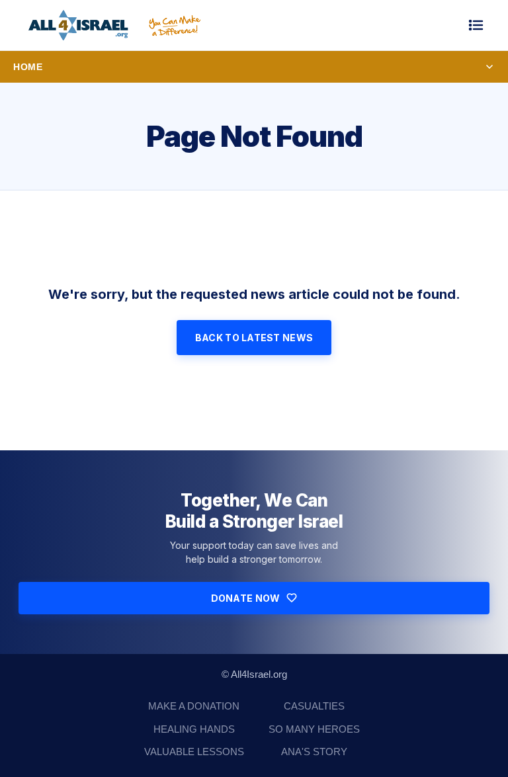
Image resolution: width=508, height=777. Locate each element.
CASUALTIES (314, 706)
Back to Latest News (254, 337)
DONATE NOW (245, 598)
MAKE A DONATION (193, 706)
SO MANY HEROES (314, 729)
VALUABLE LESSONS (194, 751)
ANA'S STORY (314, 751)
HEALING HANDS (194, 729)
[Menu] (476, 25)
